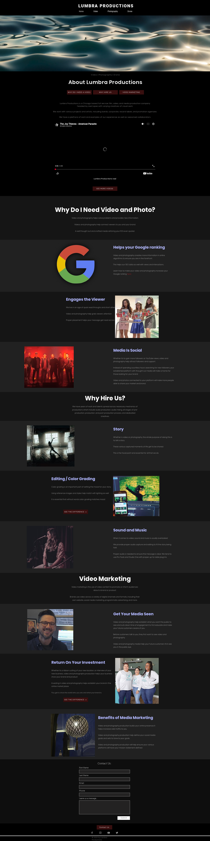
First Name (83, 768)
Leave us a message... (88, 798)
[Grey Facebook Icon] (92, 832)
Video (94, 75)
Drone (117, 75)
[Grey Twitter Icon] (117, 832)
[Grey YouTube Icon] (108, 832)
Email (81, 783)
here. (129, 274)
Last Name (83, 775)
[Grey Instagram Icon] (100, 832)
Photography (105, 75)
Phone (82, 791)
